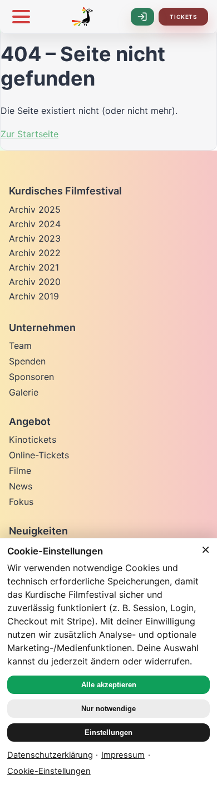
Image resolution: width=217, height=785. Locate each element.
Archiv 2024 (35, 223)
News (20, 486)
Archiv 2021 (34, 267)
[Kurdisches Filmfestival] (82, 16)
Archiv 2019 (34, 296)
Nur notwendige (108, 708)
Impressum (123, 755)
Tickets (183, 16)
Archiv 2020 (35, 281)
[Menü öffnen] (21, 17)
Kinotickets (32, 439)
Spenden (27, 361)
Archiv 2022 (35, 252)
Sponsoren (31, 376)
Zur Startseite (29, 133)
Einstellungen (108, 732)
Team (20, 345)
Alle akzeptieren (108, 685)
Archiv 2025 (35, 209)
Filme (20, 470)
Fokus (21, 501)
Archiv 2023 (35, 238)
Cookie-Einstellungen (49, 771)
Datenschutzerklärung (50, 755)
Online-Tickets (39, 455)
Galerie (23, 392)
